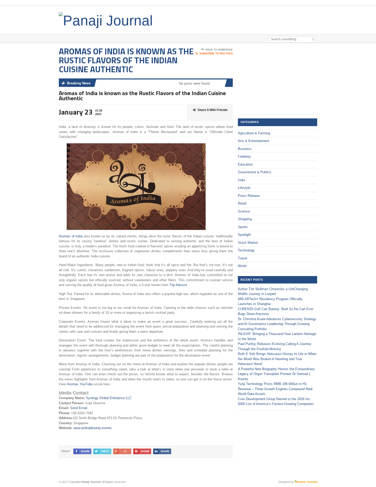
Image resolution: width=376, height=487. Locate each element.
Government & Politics (254, 172)
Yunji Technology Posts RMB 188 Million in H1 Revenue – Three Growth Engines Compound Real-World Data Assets (275, 389)
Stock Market (248, 243)
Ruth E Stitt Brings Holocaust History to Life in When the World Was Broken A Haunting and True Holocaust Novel (277, 359)
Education (245, 164)
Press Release (249, 196)
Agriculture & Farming (254, 133)
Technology (246, 250)
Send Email (78, 408)
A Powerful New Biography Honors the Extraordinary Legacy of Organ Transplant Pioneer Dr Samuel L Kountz (276, 374)
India (241, 180)
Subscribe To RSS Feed (216, 53)
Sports (243, 227)
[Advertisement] (257, 18)
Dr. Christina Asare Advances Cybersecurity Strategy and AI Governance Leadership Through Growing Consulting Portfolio (277, 324)
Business (245, 149)
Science (244, 211)
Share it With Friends (212, 110)
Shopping (245, 219)
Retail (242, 203)
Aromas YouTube (80, 384)
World (242, 266)
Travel (242, 258)
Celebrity (244, 156)
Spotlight (244, 235)
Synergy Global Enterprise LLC (109, 398)
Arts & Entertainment (253, 141)
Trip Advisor (178, 285)
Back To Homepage (219, 49)
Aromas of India (71, 236)
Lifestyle (244, 188)
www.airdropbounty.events (92, 428)
